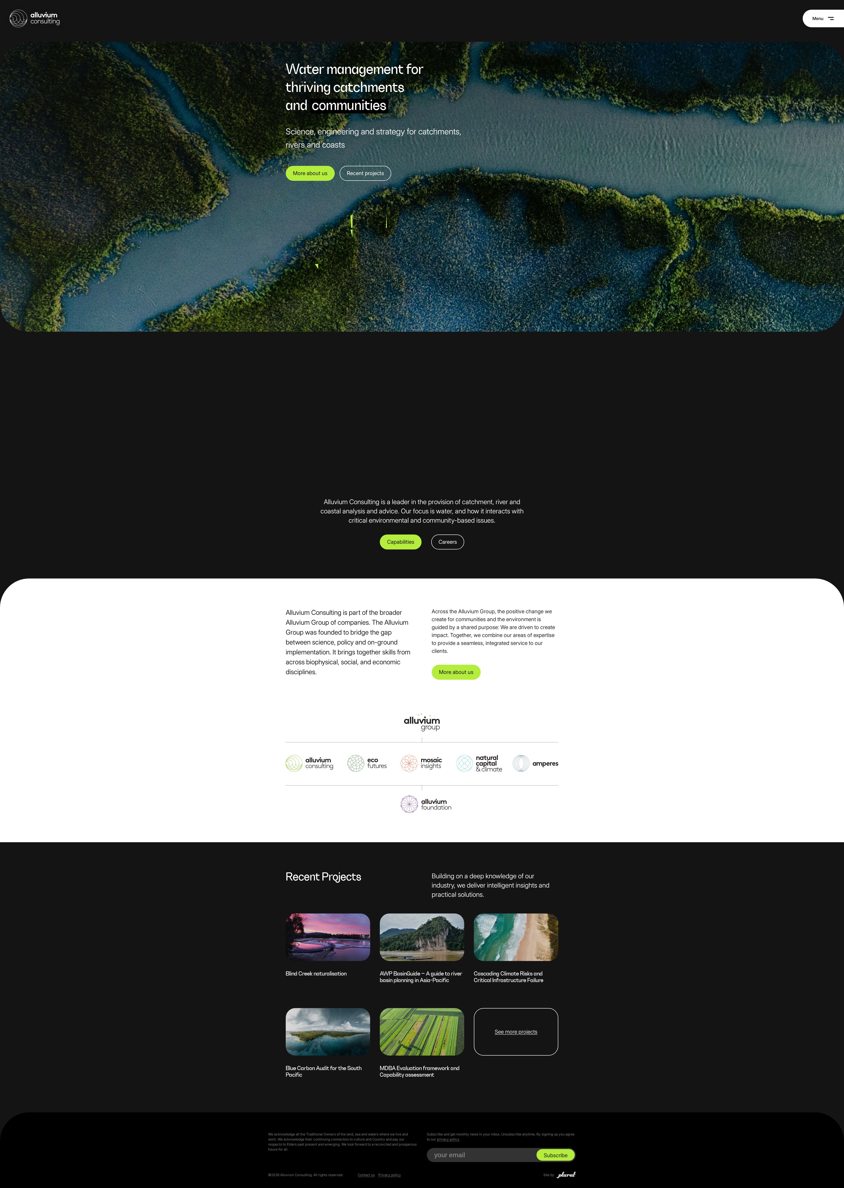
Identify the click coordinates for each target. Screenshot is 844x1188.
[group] (328, 947)
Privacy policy (389, 1175)
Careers (447, 542)
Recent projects (365, 173)
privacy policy (448, 1139)
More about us (310, 173)
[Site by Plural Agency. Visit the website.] (566, 1175)
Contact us (366, 1175)
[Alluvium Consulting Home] (35, 18)
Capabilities (400, 542)
